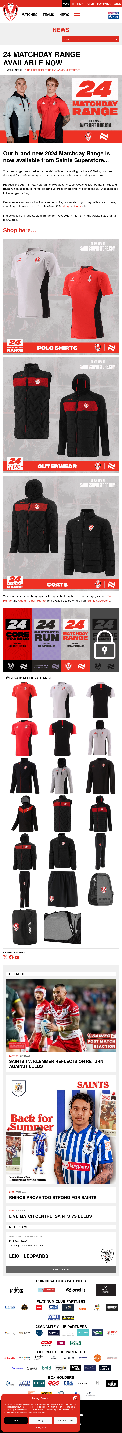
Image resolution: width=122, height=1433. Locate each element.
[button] (75, 1398)
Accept (16, 1420)
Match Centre (61, 1269)
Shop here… (19, 230)
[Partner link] (16, 1290)
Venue (117, 3)
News (64, 14)
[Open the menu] (77, 15)
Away (77, 206)
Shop (80, 3)
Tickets (90, 3)
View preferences (65, 1420)
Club (66, 3)
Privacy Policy (40, 1427)
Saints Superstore (98, 600)
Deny (40, 1420)
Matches (29, 14)
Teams (48, 14)
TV (73, 3)
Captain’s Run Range (32, 600)
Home (66, 206)
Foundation (104, 3)
